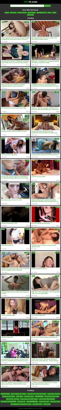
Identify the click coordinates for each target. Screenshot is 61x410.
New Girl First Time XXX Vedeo (37, 394)
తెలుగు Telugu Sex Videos (18, 394)
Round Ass (30, 15)
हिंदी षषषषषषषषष (39, 396)
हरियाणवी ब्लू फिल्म (5, 394)
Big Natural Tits (41, 12)
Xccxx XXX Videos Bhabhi (47, 399)
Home (21, 408)
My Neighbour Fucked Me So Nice (21, 404)
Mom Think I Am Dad (12, 399)
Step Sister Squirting (54, 394)
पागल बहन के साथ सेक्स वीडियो (8, 401)
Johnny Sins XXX (44, 401)
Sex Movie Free (37, 404)
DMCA (30, 408)
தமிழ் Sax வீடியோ (29, 396)
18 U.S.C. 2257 (37, 408)
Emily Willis (19, 396)
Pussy (49, 12)
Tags (25, 408)
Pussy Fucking (22, 12)
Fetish (54, 12)
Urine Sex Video (55, 401)
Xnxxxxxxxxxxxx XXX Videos (29, 399)
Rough (7, 12)
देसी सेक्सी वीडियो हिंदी (32, 401)
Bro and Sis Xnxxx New (52, 396)
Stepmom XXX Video (8, 396)
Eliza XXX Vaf (21, 401)
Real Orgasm (31, 12)
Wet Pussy (13, 12)
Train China (46, 404)
